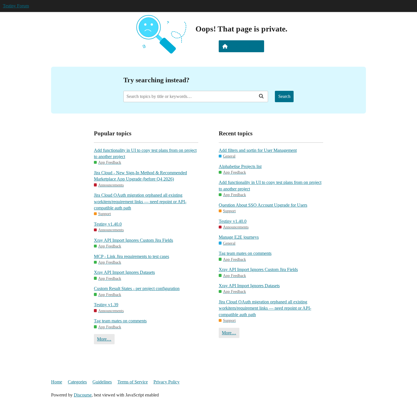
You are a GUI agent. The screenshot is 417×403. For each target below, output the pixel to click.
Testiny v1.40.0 (108, 224)
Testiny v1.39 (106, 304)
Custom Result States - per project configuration (137, 288)
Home (56, 381)
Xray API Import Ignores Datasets (124, 272)
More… (104, 339)
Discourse (83, 394)
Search (284, 96)
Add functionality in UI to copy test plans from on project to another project (145, 153)
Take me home (245, 46)
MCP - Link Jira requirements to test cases (131, 256)
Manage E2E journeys (239, 237)
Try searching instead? (156, 80)
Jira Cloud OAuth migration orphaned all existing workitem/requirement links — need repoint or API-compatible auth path (140, 201)
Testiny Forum (16, 5)
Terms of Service (132, 381)
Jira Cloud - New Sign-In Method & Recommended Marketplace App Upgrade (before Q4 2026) (140, 175)
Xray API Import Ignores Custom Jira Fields (133, 240)
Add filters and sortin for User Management (258, 150)
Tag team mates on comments (120, 320)
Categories (77, 381)
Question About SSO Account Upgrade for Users (263, 205)
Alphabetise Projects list (240, 166)
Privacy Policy (166, 381)
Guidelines (102, 381)
